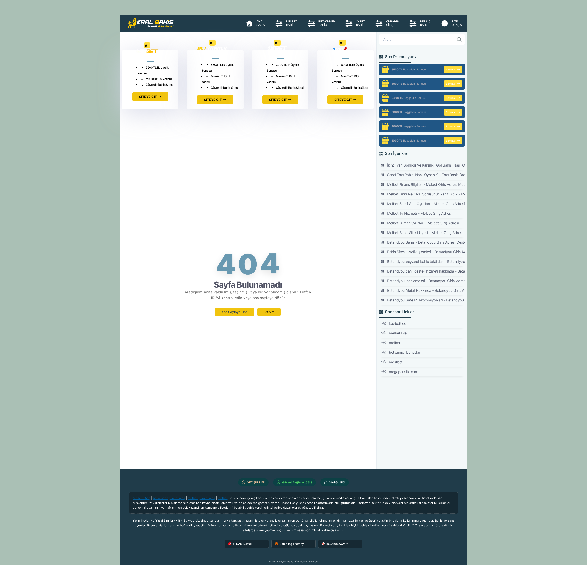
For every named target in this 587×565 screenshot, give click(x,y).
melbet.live (398, 333)
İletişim (269, 312)
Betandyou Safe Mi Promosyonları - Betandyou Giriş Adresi (426, 300)
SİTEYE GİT (148, 97)
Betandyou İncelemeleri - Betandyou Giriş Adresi (426, 280)
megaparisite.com (403, 371)
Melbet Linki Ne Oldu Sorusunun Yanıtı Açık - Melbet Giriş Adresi (426, 194)
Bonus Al (451, 69)
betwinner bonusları (405, 352)
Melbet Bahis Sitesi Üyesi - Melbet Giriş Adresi (424, 232)
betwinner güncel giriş (169, 498)
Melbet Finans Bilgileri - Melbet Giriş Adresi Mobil (426, 184)
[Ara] (459, 39)
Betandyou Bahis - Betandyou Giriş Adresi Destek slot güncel (426, 242)
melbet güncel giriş (201, 498)
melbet (394, 342)
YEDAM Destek (242, 544)
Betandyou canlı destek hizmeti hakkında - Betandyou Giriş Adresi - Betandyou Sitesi (426, 271)
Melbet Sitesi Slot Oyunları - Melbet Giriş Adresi (426, 203)
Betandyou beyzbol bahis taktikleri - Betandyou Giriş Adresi (426, 261)
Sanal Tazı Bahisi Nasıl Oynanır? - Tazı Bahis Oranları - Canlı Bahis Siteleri (426, 175)
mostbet (396, 362)
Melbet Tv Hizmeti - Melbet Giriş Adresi (419, 213)
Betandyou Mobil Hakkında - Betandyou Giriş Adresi (426, 290)
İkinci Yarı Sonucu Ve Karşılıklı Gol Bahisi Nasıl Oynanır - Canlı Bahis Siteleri (426, 165)
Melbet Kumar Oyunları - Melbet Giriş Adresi (423, 223)
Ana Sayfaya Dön (234, 312)
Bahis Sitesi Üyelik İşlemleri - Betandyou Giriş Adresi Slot (426, 252)
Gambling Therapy (292, 544)
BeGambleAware (337, 544)
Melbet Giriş (141, 498)
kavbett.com (399, 323)
